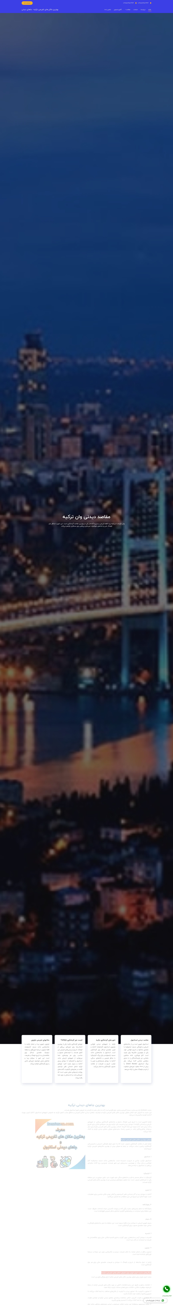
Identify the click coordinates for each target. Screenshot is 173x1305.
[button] (23, 522)
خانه (149, 10)
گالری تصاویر (118, 10)
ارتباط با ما (27, 3)
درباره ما (143, 10)
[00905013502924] (166, 1289)
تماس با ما (108, 10)
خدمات (135, 10)
